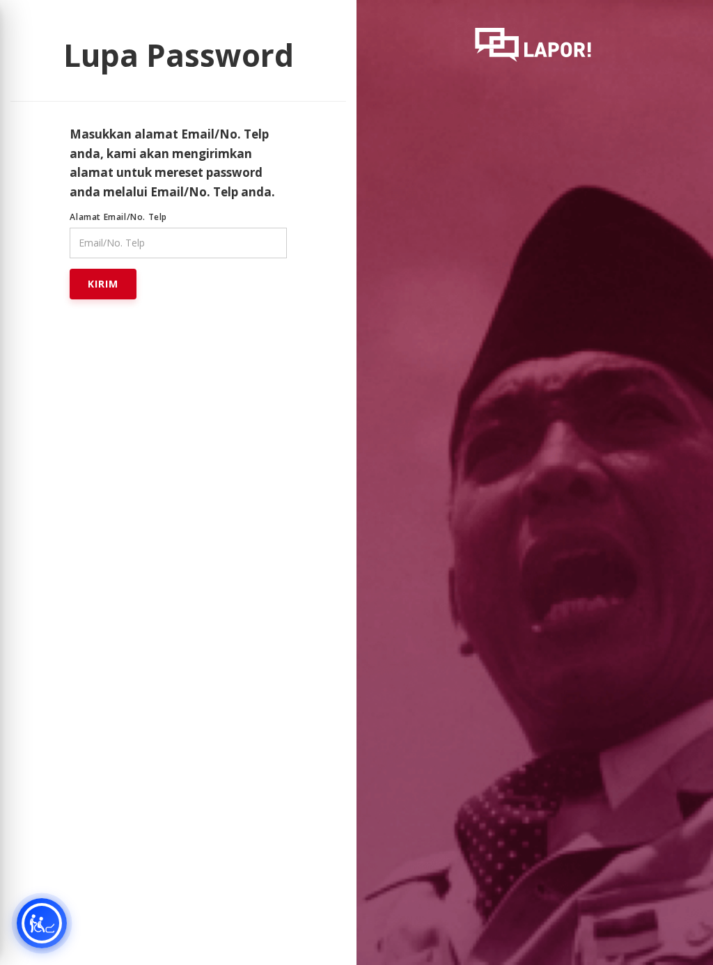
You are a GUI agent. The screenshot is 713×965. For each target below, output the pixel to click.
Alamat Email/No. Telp (118, 217)
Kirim (103, 283)
